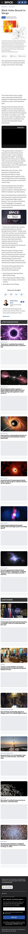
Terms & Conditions (9, 924)
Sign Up (14, 917)
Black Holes (12, 6)
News (3, 17)
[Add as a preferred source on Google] (7, 887)
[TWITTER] (21, 302)
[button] (25, 2)
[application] (14, 136)
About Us (4, 893)
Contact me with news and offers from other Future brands (14, 913)
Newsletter (23, 56)
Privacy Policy (15, 923)
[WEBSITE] (23, 302)
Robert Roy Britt (12, 17)
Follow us (14, 56)
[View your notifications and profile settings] (22, 2)
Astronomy (4, 6)
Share (5, 56)
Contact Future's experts (8, 897)
